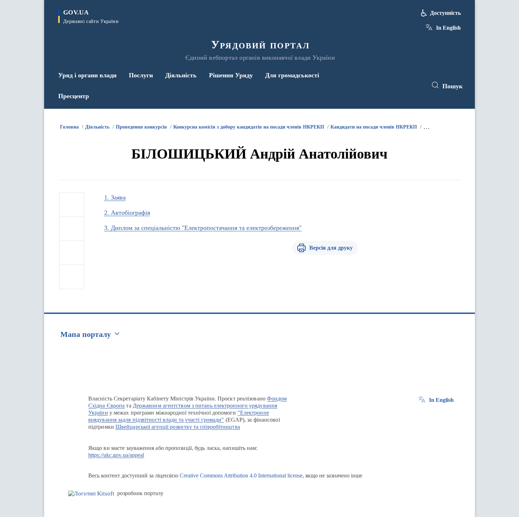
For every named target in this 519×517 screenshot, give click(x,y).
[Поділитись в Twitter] (72, 229)
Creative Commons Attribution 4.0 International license (241, 476)
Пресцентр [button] (73, 96)
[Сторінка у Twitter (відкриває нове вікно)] (402, 85)
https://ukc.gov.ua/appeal (116, 455)
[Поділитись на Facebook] (72, 205)
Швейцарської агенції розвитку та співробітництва (177, 427)
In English (448, 28)
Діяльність (97, 127)
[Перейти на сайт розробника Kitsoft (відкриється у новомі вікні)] (91, 494)
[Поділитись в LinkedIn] (72, 277)
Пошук (452, 86)
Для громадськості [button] (292, 75)
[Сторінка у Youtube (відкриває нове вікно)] (415, 85)
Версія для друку (331, 248)
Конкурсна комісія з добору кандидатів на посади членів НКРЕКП (248, 127)
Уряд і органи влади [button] (87, 75)
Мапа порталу (85, 334)
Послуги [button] (141, 75)
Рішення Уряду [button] (231, 75)
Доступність (445, 13)
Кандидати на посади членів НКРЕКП (373, 127)
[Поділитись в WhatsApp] (72, 253)
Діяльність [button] (181, 75)
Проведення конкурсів (141, 127)
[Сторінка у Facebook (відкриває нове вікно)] (389, 85)
